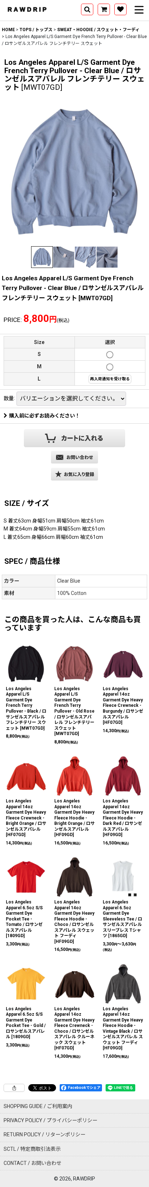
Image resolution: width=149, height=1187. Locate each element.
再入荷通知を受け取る (110, 379)
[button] (87, 9)
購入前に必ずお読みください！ (44, 416)
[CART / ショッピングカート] (104, 9)
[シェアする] (14, 1088)
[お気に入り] (120, 9)
